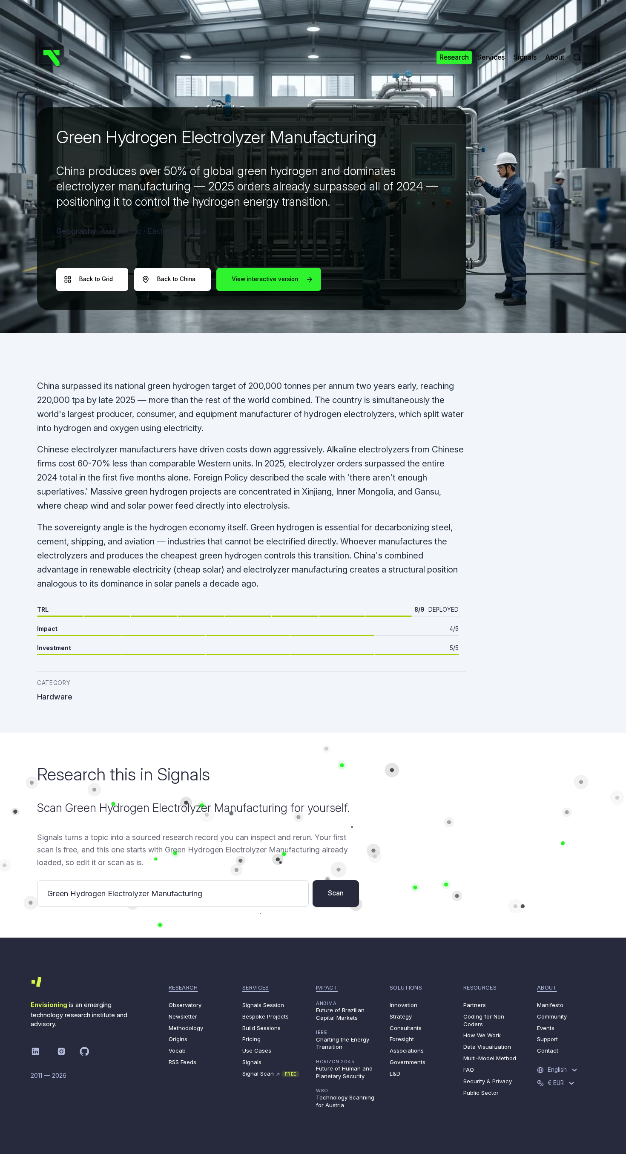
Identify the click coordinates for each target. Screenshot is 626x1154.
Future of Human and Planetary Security (344, 1069)
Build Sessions (261, 1027)
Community (552, 1016)
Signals (251, 1062)
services (255, 987)
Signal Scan (269, 1073)
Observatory (185, 1004)
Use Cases (256, 1050)
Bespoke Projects (265, 1016)
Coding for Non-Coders (485, 1020)
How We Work (482, 1035)
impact (327, 987)
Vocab (177, 1050)
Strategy (401, 1016)
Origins (178, 1039)
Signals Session (263, 1004)
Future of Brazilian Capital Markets (340, 1010)
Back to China (176, 279)
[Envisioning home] (51, 57)
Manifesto (550, 1004)
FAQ (468, 1069)
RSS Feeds (182, 1062)
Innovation (403, 1004)
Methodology (186, 1027)
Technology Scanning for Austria (345, 1098)
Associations (407, 1050)
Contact (547, 1050)
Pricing (251, 1039)
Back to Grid (96, 279)
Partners (474, 1004)
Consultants (406, 1027)
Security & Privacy (487, 1081)
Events (545, 1027)
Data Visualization (487, 1046)
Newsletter (183, 1016)
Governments (407, 1062)
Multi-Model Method (489, 1058)
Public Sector (481, 1092)
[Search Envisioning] (577, 57)
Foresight (402, 1039)
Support (547, 1039)
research (183, 987)
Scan (336, 893)
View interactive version (265, 279)
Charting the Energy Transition (342, 1039)
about (547, 987)
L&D (395, 1073)
